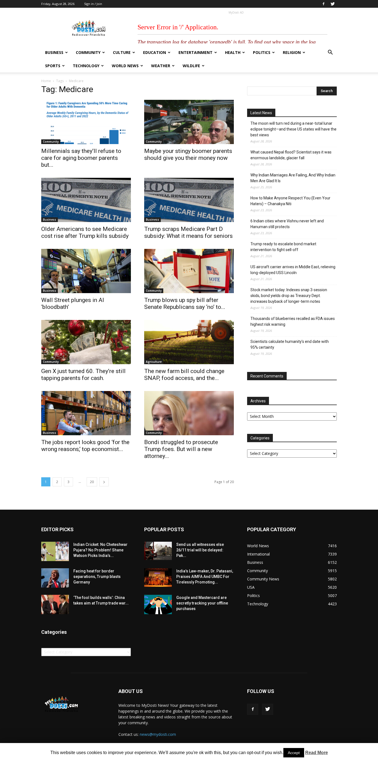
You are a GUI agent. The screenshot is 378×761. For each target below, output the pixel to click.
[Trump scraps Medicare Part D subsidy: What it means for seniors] (189, 200)
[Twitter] (332, 4)
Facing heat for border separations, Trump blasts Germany (97, 576)
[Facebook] (323, 4)
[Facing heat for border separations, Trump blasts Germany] (55, 578)
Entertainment (195, 52)
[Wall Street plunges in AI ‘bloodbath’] (86, 271)
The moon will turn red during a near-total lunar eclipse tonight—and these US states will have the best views (293, 129)
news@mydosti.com (158, 734)
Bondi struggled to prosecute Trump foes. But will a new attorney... (181, 449)
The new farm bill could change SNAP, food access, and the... (184, 374)
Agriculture (154, 362)
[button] (330, 53)
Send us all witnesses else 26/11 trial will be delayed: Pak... (200, 550)
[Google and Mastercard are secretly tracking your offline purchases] (158, 604)
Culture (122, 52)
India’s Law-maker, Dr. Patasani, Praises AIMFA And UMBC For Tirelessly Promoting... (204, 576)
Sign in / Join (93, 4)
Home (46, 81)
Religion (292, 52)
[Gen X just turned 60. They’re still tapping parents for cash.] (86, 342)
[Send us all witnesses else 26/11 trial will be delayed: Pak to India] (158, 551)
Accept (294, 752)
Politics (261, 52)
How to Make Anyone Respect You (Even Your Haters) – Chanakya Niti (290, 201)
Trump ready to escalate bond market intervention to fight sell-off (283, 247)
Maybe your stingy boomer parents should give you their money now (188, 154)
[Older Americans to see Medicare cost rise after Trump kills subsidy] (86, 200)
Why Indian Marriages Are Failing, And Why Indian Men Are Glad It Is (292, 178)
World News (125, 65)
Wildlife (191, 65)
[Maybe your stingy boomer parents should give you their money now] (189, 122)
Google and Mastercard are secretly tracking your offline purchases (202, 603)
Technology (86, 65)
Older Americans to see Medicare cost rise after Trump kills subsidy (85, 232)
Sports (52, 65)
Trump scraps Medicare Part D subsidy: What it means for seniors (188, 232)
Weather (160, 65)
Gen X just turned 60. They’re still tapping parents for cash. (83, 374)
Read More (316, 752)
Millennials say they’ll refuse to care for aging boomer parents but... (81, 158)
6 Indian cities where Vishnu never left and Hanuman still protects (287, 224)
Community (88, 52)
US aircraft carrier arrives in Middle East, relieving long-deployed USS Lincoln (292, 270)
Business (54, 52)
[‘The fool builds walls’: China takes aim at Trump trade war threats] (55, 604)
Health (232, 52)
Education (154, 52)
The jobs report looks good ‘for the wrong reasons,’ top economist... (85, 445)
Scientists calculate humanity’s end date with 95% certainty (289, 344)
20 (92, 481)
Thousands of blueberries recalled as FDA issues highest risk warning (292, 321)
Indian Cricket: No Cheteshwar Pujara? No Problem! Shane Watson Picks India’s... (100, 550)
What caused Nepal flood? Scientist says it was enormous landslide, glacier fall (291, 155)
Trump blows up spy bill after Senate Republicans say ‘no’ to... (184, 303)
